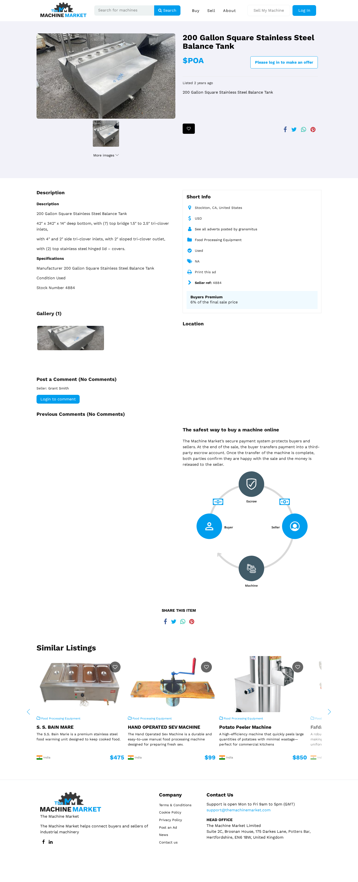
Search (169, 10)
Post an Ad (168, 827)
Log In (304, 10)
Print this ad (205, 272)
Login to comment (58, 399)
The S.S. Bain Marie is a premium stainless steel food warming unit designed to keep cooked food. (79, 736)
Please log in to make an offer (284, 62)
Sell (211, 10)
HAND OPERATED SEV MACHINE (164, 727)
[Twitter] (294, 127)
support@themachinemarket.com (239, 810)
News (163, 835)
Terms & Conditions (175, 805)
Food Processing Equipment (218, 240)
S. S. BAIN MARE (55, 727)
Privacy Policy (170, 820)
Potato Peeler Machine (245, 727)
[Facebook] (285, 127)
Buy (195, 10)
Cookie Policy (170, 812)
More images (104, 155)
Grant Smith (58, 388)
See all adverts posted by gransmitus (226, 229)
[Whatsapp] (303, 127)
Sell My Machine (269, 10)
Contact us (168, 842)
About (229, 10)
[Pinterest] (313, 127)
